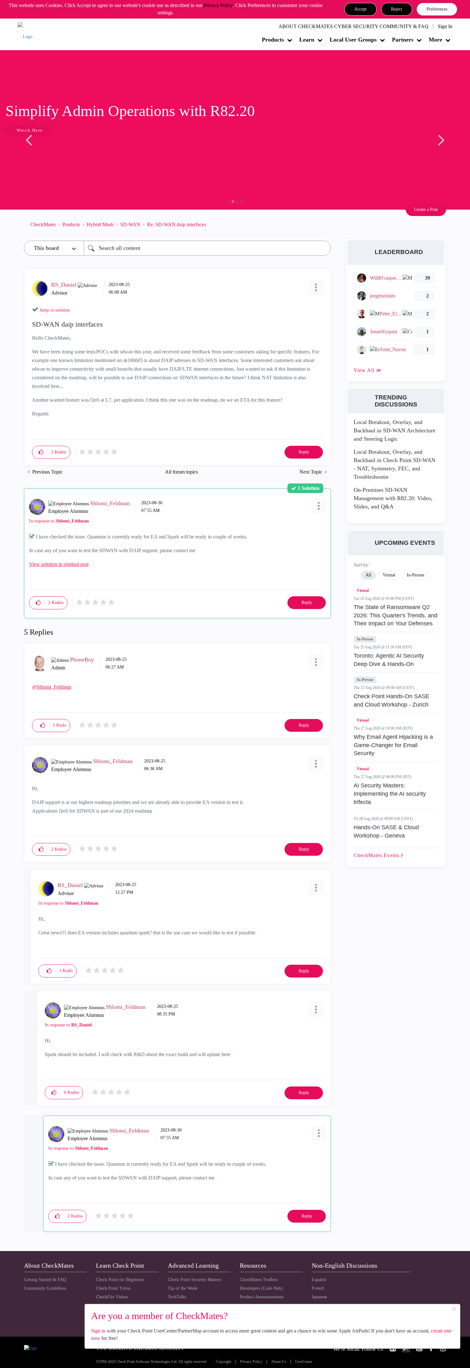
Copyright (223, 1362)
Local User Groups (353, 39)
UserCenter (303, 1362)
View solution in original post (59, 564)
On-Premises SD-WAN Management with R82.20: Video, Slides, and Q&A (393, 498)
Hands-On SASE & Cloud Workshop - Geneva (386, 831)
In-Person (365, 639)
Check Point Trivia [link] (113, 1288)
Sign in (98, 1330)
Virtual (363, 590)
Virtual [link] (389, 575)
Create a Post (426, 209)
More (435, 39)
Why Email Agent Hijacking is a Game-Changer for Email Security (393, 745)
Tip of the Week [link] (182, 1288)
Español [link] (319, 1279)
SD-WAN (130, 224)
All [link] (368, 575)
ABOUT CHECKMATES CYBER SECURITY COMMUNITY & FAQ (353, 26)
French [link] (318, 1288)
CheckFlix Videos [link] (112, 1297)
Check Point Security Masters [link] (194, 1279)
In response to (59, 521)
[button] (360, 9)
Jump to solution (55, 310)
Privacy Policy (218, 5)
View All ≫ (368, 370)
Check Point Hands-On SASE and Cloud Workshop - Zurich (391, 700)
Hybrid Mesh (100, 224)
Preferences (437, 9)
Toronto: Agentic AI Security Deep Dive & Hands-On (389, 660)
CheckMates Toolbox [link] (259, 1279)
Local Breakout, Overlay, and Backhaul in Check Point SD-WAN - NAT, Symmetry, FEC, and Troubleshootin (394, 464)
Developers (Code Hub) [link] (261, 1288)
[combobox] (207, 248)
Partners (402, 39)
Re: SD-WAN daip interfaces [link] (176, 224)
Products (273, 39)
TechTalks (177, 1297)
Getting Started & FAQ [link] (45, 1279)
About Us (278, 1362)
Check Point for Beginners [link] (120, 1279)
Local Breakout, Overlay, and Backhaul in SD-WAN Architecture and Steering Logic (394, 430)
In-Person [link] (415, 575)
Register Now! (69, 149)
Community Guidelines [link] (45, 1288)
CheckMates (43, 224)
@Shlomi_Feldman (51, 687)
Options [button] (323, 224)
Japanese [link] (319, 1297)
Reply (304, 452)
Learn (306, 39)
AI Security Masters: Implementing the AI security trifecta (390, 793)
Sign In (445, 26)
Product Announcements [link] (262, 1297)
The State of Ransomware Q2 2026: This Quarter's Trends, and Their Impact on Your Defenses (395, 615)
